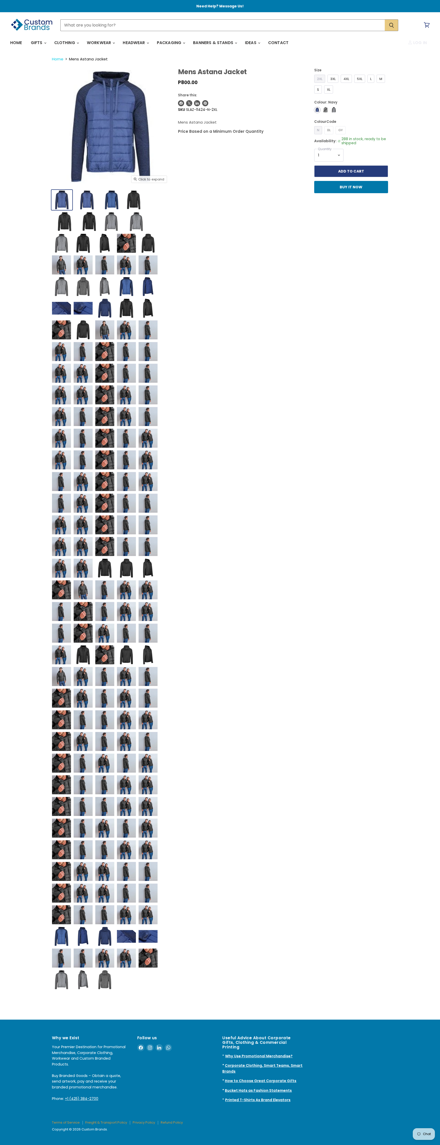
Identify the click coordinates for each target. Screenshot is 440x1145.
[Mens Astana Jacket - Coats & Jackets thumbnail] (83, 243)
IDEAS (251, 42)
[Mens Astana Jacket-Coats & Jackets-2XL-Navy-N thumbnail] (61, 200)
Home (57, 59)
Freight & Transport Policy (106, 1122)
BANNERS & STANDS (213, 42)
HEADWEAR (134, 42)
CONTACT (278, 42)
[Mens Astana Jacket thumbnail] (83, 655)
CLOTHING (65, 42)
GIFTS (37, 42)
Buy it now (351, 187)
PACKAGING (170, 42)
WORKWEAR (99, 42)
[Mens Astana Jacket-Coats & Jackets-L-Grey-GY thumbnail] (111, 222)
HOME (16, 42)
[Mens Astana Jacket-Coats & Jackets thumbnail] (87, 200)
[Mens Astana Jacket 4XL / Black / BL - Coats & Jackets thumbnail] (105, 568)
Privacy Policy (144, 1122)
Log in (419, 42)
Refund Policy (172, 1122)
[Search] (391, 25)
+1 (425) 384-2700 (81, 1098)
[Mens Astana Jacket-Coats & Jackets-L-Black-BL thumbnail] (133, 200)
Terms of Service (66, 1122)
